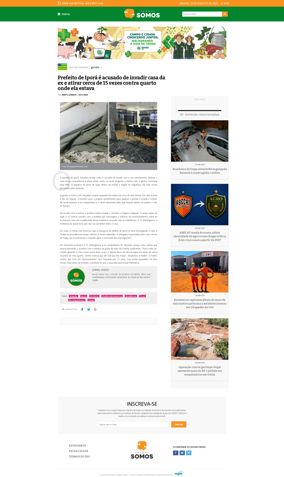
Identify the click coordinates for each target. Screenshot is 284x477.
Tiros (142, 296)
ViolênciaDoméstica (112, 296)
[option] (142, 43)
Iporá (83, 296)
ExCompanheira (77, 300)
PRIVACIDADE (78, 451)
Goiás (95, 67)
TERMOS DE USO (79, 456)
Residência (131, 296)
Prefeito (94, 296)
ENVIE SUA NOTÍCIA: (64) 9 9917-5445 (82, 3)
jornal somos (78, 67)
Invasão (73, 296)
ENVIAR (179, 424)
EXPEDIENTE (77, 445)
